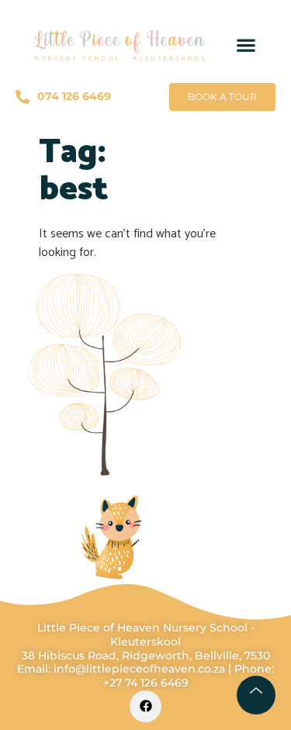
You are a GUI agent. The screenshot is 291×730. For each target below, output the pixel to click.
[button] (245, 45)
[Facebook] (145, 706)
